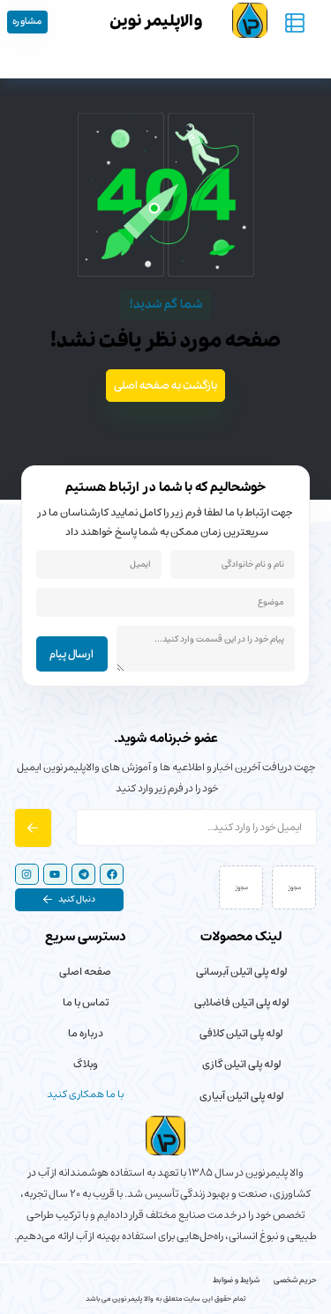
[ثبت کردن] (33, 828)
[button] (69, 899)
